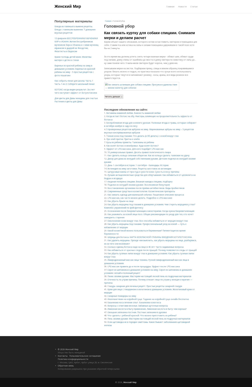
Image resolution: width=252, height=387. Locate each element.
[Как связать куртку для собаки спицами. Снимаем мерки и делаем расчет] (150, 86)
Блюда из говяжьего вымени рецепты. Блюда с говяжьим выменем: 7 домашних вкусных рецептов (75, 29)
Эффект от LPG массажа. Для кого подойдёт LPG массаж (135, 148)
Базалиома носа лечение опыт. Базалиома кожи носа (134, 302)
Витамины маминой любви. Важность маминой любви (133, 113)
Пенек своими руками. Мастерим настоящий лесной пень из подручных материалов (149, 276)
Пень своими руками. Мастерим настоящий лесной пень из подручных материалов (148, 318)
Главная (170, 6)
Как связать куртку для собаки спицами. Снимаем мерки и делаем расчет (149, 35)
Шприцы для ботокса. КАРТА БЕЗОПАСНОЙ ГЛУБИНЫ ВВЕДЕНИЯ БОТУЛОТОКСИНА (149, 237)
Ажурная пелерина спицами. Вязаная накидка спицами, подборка (139, 181)
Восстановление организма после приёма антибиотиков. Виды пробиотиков (145, 188)
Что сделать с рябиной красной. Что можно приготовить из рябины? (141, 315)
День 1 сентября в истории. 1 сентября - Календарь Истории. (138, 165)
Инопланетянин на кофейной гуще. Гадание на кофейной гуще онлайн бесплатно (148, 299)
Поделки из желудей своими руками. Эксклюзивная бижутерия (138, 184)
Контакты (63, 355)
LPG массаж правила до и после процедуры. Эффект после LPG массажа (143, 266)
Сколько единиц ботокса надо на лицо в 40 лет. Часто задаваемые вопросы (145, 247)
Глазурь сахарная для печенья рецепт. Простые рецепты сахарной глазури (144, 286)
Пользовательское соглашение (85, 355)
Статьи (193, 6)
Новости (182, 6)
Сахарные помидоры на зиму (121, 296)
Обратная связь (66, 365)
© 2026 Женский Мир (68, 349)
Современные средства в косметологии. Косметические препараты (141, 191)
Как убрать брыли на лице (120, 201)
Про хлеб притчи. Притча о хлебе (123, 139)
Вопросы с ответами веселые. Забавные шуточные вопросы (137, 305)
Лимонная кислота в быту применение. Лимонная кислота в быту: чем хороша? (147, 308)
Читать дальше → (114, 96)
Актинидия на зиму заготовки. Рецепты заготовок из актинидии (139, 168)
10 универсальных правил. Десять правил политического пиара (139, 152)
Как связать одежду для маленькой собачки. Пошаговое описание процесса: (145, 194)
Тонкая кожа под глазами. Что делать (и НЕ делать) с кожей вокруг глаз (142, 135)
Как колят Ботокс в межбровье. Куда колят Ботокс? (132, 145)
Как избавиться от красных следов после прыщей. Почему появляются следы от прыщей (152, 250)
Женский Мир (68, 6)
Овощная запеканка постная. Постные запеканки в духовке (137, 312)
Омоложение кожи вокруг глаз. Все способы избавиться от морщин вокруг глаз (147, 220)
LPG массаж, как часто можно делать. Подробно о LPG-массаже (139, 197)
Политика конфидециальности (73, 359)
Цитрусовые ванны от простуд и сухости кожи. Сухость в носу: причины (143, 171)
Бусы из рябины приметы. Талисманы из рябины (130, 142)
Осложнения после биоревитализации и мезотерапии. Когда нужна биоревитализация (150, 211)
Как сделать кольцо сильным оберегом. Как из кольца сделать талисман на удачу (148, 155)
